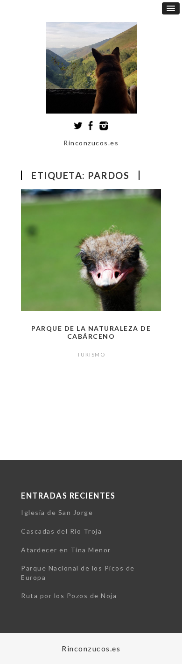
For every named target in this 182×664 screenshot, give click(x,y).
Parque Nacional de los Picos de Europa (78, 572)
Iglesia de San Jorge (57, 512)
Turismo (91, 354)
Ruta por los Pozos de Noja (69, 596)
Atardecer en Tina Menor (66, 550)
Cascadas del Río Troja (61, 531)
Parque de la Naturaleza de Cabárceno (91, 332)
